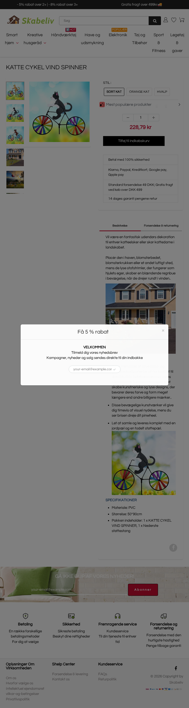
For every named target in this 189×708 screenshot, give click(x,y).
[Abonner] (114, 369)
